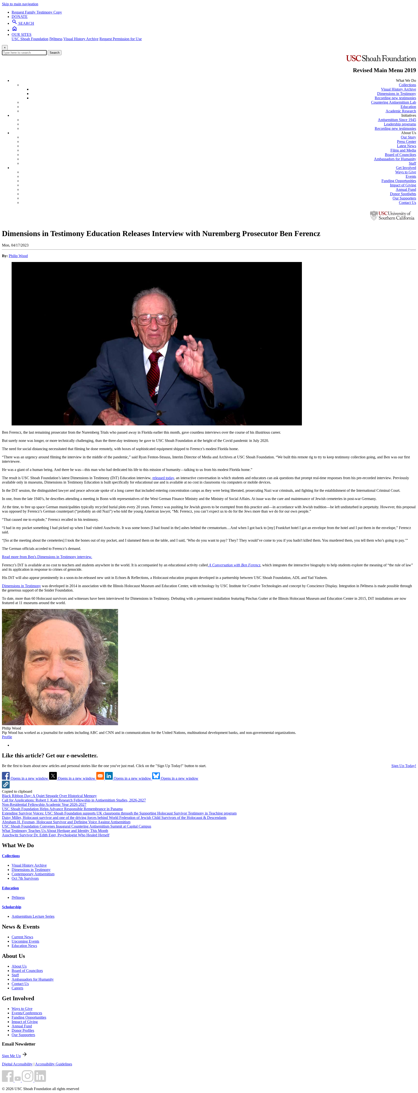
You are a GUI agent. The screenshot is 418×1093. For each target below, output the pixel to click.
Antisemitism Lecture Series (33, 916)
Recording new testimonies (395, 98)
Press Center (406, 141)
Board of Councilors (400, 155)
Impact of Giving (403, 185)
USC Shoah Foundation (30, 39)
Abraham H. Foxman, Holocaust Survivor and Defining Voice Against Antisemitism (66, 822)
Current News (22, 937)
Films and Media (403, 150)
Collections (407, 85)
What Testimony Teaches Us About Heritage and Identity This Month (55, 831)
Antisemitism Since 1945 (397, 120)
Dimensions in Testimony (396, 94)
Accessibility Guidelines (53, 1064)
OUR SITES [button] (21, 34)
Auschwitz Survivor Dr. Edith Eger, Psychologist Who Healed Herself (55, 835)
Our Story (408, 137)
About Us (19, 966)
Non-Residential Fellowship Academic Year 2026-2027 (44, 804)
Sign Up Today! (403, 766)
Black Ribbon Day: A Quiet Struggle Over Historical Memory (49, 796)
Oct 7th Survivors (25, 878)
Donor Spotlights (403, 194)
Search (55, 52)
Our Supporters (404, 198)
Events (411, 176)
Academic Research (401, 111)
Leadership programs (400, 124)
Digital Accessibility (17, 1064)
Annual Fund (406, 189)
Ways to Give (405, 172)
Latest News (406, 146)
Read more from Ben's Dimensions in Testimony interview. (47, 557)
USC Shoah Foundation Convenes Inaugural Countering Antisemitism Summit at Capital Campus (76, 826)
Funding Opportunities (398, 181)
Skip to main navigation (20, 4)
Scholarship (11, 907)
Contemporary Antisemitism (33, 874)
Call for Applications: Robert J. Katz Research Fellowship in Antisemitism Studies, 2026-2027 (74, 800)
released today (163, 478)
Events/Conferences (27, 1013)
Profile (7, 737)
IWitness (55, 39)
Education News (24, 946)
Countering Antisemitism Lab (393, 102)
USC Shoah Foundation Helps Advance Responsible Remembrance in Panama (62, 809)
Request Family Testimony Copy (37, 12)
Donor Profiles (23, 1030)
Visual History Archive (80, 39)
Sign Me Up (11, 1056)
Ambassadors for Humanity (395, 159)
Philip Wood (18, 256)
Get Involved (406, 168)
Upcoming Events (25, 941)
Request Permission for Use (120, 39)
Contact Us (407, 202)
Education (408, 107)
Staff (412, 163)
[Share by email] (100, 778)
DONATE (20, 17)
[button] (6, 787)
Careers (17, 988)
